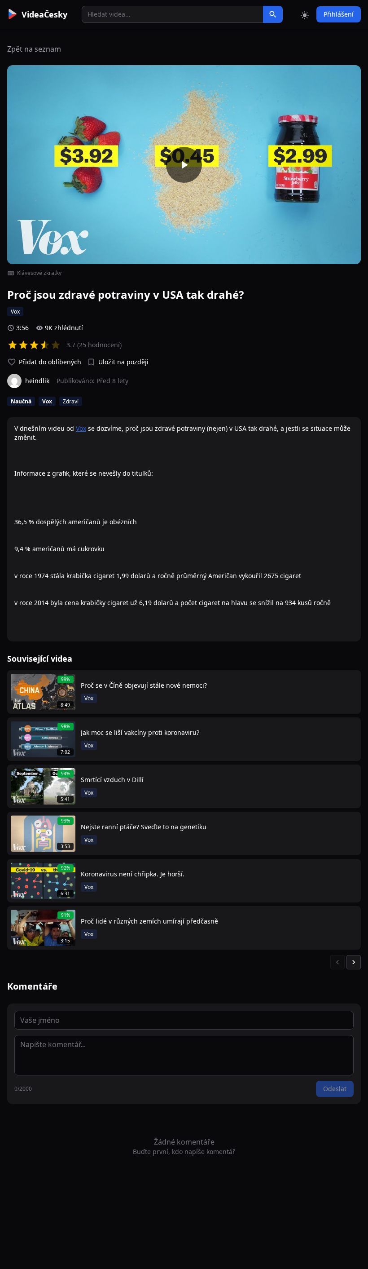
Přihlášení (339, 14)
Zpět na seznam (34, 49)
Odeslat (334, 1088)
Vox (81, 428)
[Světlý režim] (305, 14)
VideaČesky (44, 14)
